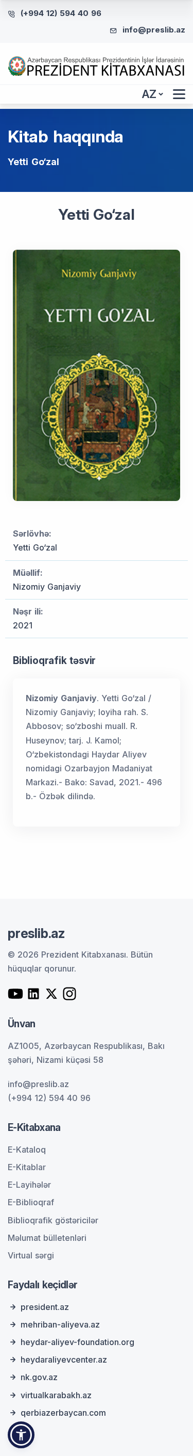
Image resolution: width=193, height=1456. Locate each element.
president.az (45, 1307)
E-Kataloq (27, 1149)
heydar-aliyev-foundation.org (77, 1342)
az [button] (149, 94)
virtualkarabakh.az (56, 1395)
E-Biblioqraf (31, 1202)
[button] (21, 1435)
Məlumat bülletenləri (47, 1238)
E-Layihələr (29, 1184)
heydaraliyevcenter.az (64, 1359)
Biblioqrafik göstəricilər (53, 1220)
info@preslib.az (153, 30)
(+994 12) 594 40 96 (61, 13)
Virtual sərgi (31, 1255)
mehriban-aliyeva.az (60, 1324)
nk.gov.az (39, 1377)
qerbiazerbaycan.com (63, 1413)
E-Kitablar (27, 1167)
